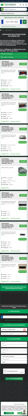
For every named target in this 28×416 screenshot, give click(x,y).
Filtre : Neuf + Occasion (14, 57)
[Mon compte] (20, 5)
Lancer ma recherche (15, 378)
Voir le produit (24, 77)
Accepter (9, 413)
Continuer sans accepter (19, 404)
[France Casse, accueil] (8, 4)
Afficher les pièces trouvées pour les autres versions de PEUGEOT (14, 287)
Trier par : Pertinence (14, 54)
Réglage (20, 413)
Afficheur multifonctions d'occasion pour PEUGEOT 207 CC (8, 64)
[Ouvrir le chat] (24, 412)
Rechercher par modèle (8, 26)
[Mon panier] (23, 5)
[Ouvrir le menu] (26, 5)
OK (24, 22)
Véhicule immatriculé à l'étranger (14, 320)
